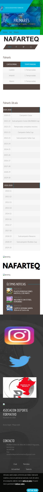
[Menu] (37, 7)
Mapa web (16, 425)
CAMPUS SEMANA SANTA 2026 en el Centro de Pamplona (23, 310)
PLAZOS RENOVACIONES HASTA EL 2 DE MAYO (23, 292)
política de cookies (27, 481)
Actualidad (15, 469)
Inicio (5, 32)
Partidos (26, 464)
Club (15, 464)
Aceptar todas (33, 490)
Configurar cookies (20, 484)
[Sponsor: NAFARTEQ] (21, 39)
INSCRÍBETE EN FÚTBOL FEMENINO (23, 301)
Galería (29, 469)
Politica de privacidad (8, 434)
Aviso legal (7, 425)
